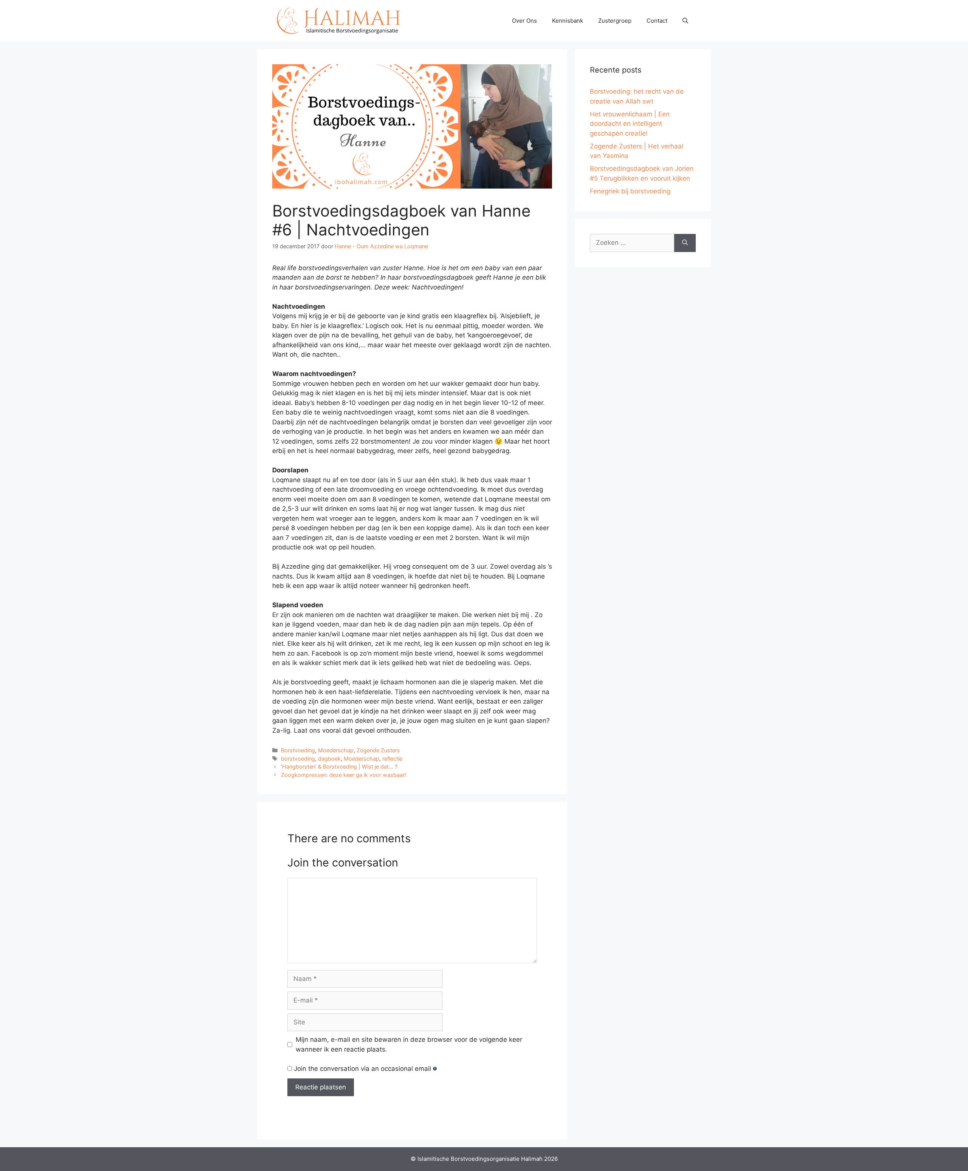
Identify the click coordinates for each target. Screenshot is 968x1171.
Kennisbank (567, 20)
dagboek (329, 758)
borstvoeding (298, 758)
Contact (657, 20)
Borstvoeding (298, 750)
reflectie (392, 758)
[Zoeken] (685, 243)
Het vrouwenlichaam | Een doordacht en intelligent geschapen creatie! (630, 123)
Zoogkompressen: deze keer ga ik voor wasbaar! (343, 775)
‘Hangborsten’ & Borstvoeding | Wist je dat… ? (339, 766)
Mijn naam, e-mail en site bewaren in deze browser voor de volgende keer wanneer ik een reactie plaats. (409, 1044)
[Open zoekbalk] (685, 20)
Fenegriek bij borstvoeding (630, 191)
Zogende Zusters (378, 750)
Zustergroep (614, 20)
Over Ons (524, 20)
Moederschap (336, 750)
